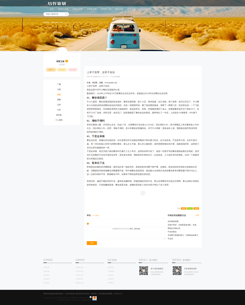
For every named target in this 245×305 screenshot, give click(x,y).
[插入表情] (88, 223)
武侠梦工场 (106, 9)
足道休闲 (46, 279)
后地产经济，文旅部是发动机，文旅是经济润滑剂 (187, 225)
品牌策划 (111, 279)
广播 (59, 84)
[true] (66, 14)
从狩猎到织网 (173, 221)
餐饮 (118, 76)
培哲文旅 (54, 22)
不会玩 (170, 239)
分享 (59, 110)
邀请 (183, 208)
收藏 (196, 208)
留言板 (59, 115)
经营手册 (131, 9)
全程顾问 (111, 283)
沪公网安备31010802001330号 (79, 298)
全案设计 (111, 275)
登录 (131, 229)
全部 (197, 215)
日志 (61, 22)
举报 (178, 208)
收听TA (51, 70)
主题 (59, 89)
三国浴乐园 (77, 9)
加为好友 (62, 70)
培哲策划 (46, 22)
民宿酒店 (46, 275)
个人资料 (59, 120)
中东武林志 (172, 232)
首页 (52, 9)
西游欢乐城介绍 (174, 228)
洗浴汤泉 (46, 271)
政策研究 (144, 9)
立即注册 (137, 229)
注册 (196, 15)
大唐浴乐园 (92, 9)
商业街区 (46, 283)
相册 (59, 100)
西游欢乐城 (63, 9)
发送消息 (73, 70)
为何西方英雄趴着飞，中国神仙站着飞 (183, 235)
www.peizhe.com (48, 298)
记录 (59, 105)
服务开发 (119, 9)
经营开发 (111, 267)
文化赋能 (111, 271)
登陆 (192, 15)
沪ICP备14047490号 (61, 298)
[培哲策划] (57, 5)
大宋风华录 (79, 279)
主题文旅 (46, 267)
